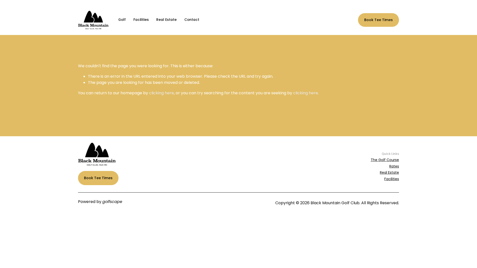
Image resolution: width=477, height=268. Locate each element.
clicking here (161, 93)
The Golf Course (385, 159)
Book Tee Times (378, 19)
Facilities (141, 19)
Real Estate (166, 19)
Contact (191, 19)
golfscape (112, 201)
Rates (394, 166)
